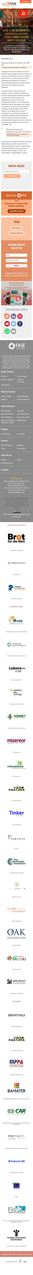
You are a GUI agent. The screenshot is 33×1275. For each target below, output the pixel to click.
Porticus (16, 848)
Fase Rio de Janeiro (23, 417)
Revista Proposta (6, 445)
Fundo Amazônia (16, 800)
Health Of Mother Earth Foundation (16, 728)
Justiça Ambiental (22, 396)
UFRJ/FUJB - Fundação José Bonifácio (16, 1246)
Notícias (3, 460)
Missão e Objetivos (7, 379)
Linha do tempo (22, 376)
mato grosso (16, 228)
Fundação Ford (16, 574)
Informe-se (6, 455)
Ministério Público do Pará (16, 1074)
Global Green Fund (16, 897)
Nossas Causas (8, 392)
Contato (5, 470)
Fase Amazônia (6, 411)
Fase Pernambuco (7, 417)
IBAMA (16, 1196)
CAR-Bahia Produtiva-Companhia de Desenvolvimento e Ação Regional (16, 1123)
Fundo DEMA (5, 434)
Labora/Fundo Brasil (16, 680)
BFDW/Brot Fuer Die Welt (16, 550)
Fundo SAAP (21, 434)
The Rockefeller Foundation (16, 873)
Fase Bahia (20, 411)
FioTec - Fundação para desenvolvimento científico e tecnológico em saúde (16, 1221)
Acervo (4, 440)
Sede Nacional (21, 420)
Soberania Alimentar (23, 399)
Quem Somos (7, 372)
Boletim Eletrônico (7, 463)
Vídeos (3, 448)
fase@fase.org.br (18, 492)
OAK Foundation (16, 945)
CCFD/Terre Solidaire (16, 598)
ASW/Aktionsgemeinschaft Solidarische (16, 631)
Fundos (4, 429)
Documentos (21, 448)
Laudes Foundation (16, 921)
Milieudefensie (16, 776)
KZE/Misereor (16, 752)
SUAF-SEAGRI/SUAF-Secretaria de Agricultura (16, 1148)
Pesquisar (12, 176)
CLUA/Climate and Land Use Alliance (16, 656)
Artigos (19, 460)
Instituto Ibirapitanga (16, 1026)
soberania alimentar (16, 233)
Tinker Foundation (16, 824)
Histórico (4, 376)
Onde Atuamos (8, 406)
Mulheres (4, 399)
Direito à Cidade (6, 396)
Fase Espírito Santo (7, 414)
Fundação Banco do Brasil (16, 1172)
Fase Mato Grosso (23, 414)
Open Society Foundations (16, 993)
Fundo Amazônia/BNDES (16, 1050)
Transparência (5, 385)
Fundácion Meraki (16, 969)
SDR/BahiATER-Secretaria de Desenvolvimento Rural (16, 1099)
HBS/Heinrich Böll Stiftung (16, 704)
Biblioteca (20, 445)
